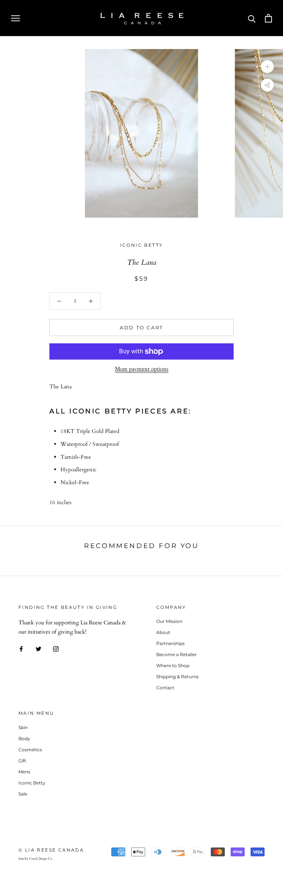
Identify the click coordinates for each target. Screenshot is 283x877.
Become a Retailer (176, 654)
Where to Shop (172, 665)
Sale (22, 794)
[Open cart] (268, 18)
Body (24, 738)
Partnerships (170, 643)
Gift (22, 760)
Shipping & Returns (177, 676)
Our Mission (169, 621)
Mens (24, 771)
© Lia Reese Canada (51, 850)
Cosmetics (30, 749)
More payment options (141, 368)
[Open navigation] (15, 18)
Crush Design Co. (41, 858)
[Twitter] (38, 648)
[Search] (252, 18)
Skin (23, 727)
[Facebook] (21, 648)
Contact (165, 687)
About (163, 632)
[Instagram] (56, 648)
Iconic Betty (141, 245)
